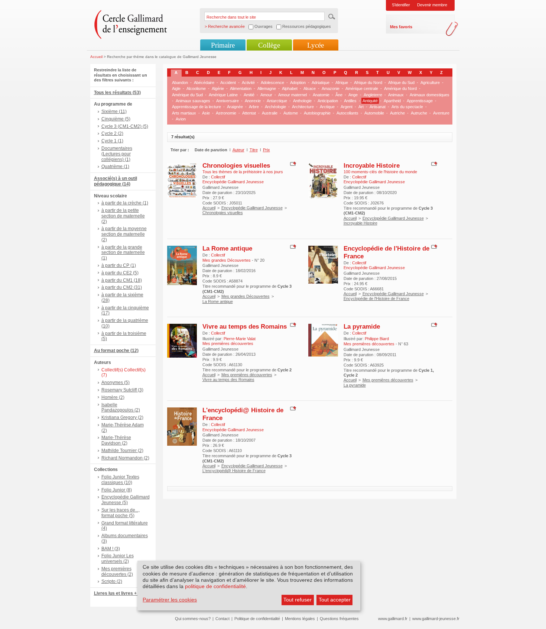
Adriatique (320, 82)
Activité (248, 82)
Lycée (315, 45)
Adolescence (272, 82)
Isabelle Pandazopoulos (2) (120, 407)
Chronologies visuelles (236, 165)
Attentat (249, 113)
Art (361, 106)
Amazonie (330, 88)
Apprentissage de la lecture (196, 106)
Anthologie (302, 101)
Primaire (223, 45)
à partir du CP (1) (118, 265)
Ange (353, 95)
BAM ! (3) (110, 548)
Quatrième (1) (115, 166)
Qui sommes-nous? (193, 618)
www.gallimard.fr (392, 618)
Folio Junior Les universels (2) (117, 558)
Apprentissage (420, 101)
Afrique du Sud (401, 82)
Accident (228, 82)
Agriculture (430, 82)
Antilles (350, 101)
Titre (254, 150)
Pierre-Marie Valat (240, 338)
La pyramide (362, 326)
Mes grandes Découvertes (245, 296)
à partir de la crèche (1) (124, 203)
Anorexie (253, 101)
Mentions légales (300, 618)
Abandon (180, 82)
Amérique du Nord (400, 88)
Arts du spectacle (407, 106)
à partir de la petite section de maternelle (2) (123, 216)
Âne (338, 95)
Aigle (176, 88)
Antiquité (370, 101)
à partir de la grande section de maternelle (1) (123, 253)
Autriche (397, 113)
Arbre (254, 106)
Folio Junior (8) (116, 490)
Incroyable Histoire (372, 165)
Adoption (298, 82)
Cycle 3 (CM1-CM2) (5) (124, 126)
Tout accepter (335, 600)
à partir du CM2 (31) (121, 287)
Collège (269, 45)
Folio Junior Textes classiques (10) (120, 479)
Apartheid (392, 101)
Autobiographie (317, 113)
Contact (222, 618)
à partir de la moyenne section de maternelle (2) (124, 234)
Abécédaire (204, 82)
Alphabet (290, 88)
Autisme (290, 113)
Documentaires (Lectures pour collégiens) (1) (116, 154)
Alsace (309, 88)
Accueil (96, 57)
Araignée (235, 106)
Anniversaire (227, 101)
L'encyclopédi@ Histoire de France (234, 470)
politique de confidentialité (215, 586)
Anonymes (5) (115, 382)
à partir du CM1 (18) (121, 280)
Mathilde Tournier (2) (122, 450)
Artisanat (378, 106)
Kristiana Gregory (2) (122, 417)
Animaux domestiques (429, 95)
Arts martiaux (184, 113)
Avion (181, 119)
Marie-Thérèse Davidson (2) (116, 440)
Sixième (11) (114, 111)
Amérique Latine (223, 95)
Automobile (374, 113)
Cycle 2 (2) (112, 133)
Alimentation (240, 88)
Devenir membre (432, 5)
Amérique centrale (361, 88)
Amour (266, 95)
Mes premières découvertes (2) (117, 571)
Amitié (249, 95)
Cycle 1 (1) (112, 140)
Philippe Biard (377, 338)
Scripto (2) (111, 581)
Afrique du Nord (368, 82)
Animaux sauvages (193, 101)
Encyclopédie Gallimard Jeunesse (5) (125, 499)
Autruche (419, 113)
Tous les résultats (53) (117, 92)
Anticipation (328, 101)
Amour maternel (292, 95)
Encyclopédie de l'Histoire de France (376, 298)
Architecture (303, 106)
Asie (206, 113)
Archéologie (275, 106)
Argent (346, 106)
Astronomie (226, 113)
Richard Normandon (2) (125, 458)
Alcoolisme (196, 88)
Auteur (238, 150)
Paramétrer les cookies (170, 600)
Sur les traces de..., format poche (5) (120, 512)
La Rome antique (227, 248)
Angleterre (373, 95)
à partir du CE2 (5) (120, 272)
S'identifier (401, 5)
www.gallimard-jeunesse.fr (435, 618)
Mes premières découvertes (246, 374)
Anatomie (321, 95)
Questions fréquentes (339, 618)
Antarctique (277, 101)
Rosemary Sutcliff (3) (122, 390)
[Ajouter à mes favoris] (292, 163)
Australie (269, 113)
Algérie (218, 88)
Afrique (341, 82)
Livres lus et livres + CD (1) (122, 593)
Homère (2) (112, 397)
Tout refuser (297, 600)
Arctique (327, 106)
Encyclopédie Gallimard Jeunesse (252, 208)
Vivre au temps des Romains (244, 326)
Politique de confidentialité (257, 618)
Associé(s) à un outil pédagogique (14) (115, 181)
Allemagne (266, 88)
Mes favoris (401, 27)
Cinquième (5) (115, 119)
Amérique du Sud (187, 95)
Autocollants (347, 113)
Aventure (441, 113)
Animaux (396, 95)
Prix (266, 150)
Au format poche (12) (116, 350)
